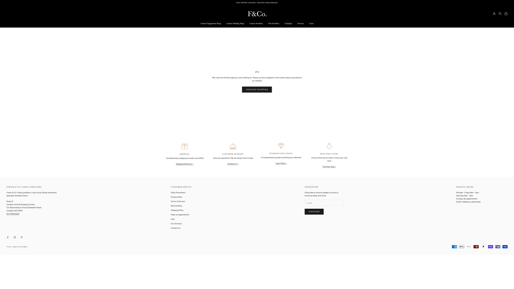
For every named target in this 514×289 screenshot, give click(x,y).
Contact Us (175, 228)
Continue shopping (257, 90)
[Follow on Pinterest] (21, 237)
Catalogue (288, 23)
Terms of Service (178, 201)
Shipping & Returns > (185, 164)
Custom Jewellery (256, 23)
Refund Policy (176, 206)
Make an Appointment (180, 215)
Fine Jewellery (273, 23)
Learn (311, 23)
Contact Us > (233, 164)
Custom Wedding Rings (235, 23)
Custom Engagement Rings (211, 23)
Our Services (176, 224)
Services (300, 23)
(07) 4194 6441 (12, 214)
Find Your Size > (329, 167)
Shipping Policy (177, 210)
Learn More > (281, 163)
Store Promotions (178, 192)
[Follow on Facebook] (7, 237)
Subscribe (314, 212)
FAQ (173, 219)
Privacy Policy (176, 197)
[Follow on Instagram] (14, 237)
